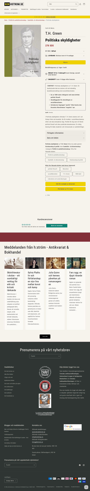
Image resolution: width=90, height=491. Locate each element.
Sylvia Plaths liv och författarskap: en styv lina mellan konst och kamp (34, 280)
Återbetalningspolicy (40, 486)
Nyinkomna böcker (9, 380)
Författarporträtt (8, 434)
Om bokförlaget (8, 389)
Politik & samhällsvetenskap (56, 155)
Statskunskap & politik (76, 160)
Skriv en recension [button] (57, 225)
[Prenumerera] (59, 356)
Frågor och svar (8, 377)
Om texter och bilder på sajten (12, 383)
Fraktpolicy (67, 486)
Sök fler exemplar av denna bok (65, 184)
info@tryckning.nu (37, 437)
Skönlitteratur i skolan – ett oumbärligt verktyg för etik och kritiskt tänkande (13, 281)
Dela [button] (48, 195)
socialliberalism (52, 174)
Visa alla (45, 336)
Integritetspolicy (50, 486)
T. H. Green (66, 174)
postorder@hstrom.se (38, 432)
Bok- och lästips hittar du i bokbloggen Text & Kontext (16, 430)
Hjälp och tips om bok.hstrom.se (13, 446)
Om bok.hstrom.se (9, 371)
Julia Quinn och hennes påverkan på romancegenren (55, 278)
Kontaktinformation (75, 486)
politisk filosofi (52, 169)
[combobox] (63, 4)
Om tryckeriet (8, 393)
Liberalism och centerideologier (57, 179)
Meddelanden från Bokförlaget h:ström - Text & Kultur (16, 439)
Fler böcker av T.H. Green (65, 189)
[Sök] (76, 4)
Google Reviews (50, 17)
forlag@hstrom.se (37, 442)
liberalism (66, 169)
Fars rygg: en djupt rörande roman (75, 275)
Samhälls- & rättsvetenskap (56, 160)
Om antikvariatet (8, 386)
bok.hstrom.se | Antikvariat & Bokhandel (17, 487)
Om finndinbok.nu (9, 396)
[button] (15, 9)
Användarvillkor (59, 486)
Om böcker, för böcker (10, 443)
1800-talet (78, 174)
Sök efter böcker (8, 374)
